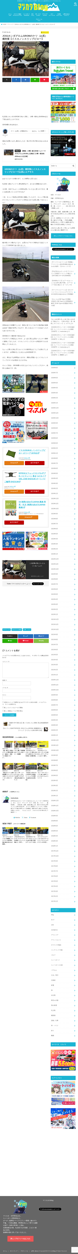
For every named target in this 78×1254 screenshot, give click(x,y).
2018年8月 (54, 821)
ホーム (10, 14)
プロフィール (39, 20)
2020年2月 (54, 730)
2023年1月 (54, 554)
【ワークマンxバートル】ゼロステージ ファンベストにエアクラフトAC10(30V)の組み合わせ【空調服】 (62, 292)
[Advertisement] (25, 97)
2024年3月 (54, 483)
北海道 (53, 980)
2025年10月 (55, 418)
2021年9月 (54, 634)
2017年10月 (55, 856)
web (52, 925)
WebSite (17, 817)
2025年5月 (54, 443)
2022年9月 (54, 574)
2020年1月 (54, 735)
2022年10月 (55, 569)
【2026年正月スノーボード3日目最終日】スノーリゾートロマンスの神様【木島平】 (62, 329)
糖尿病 (53, 1015)
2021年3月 (54, 664)
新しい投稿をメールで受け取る (13, 711)
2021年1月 (54, 675)
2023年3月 (54, 544)
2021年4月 (54, 659)
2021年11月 (54, 624)
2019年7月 (54, 765)
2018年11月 (54, 805)
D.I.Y (52, 14)
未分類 (53, 995)
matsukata (14, 798)
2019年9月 (54, 755)
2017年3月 (54, 891)
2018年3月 (54, 841)
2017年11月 (54, 851)
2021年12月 (55, 619)
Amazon (13, 463)
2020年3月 (54, 725)
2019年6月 (54, 770)
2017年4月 (54, 886)
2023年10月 (55, 508)
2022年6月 (54, 589)
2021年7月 (54, 644)
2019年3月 (54, 785)
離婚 (52, 1035)
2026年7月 (54, 372)
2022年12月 (55, 559)
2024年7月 (54, 463)
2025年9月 (54, 423)
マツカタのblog (48, 1200)
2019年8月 (54, 760)
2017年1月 (54, 901)
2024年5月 (54, 473)
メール (5, 687)
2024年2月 (54, 488)
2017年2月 (54, 896)
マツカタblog (51, 1251)
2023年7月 (54, 523)
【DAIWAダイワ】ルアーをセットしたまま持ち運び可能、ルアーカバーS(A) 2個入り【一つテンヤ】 (62, 283)
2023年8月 (54, 518)
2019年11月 (54, 745)
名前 (4, 680)
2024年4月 (54, 478)
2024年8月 (54, 458)
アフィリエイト (56, 940)
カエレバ (26, 458)
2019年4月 (54, 780)
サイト (4, 695)
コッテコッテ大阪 (57, 950)
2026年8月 (54, 367)
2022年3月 (54, 604)
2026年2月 (54, 398)
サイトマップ (13, 1251)
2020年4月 (54, 720)
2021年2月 (54, 669)
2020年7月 (54, 705)
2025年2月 (54, 448)
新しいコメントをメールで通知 (13, 707)
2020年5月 (54, 715)
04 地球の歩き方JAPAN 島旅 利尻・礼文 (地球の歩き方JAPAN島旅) (32, 504)
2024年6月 (54, 468)
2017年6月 (54, 876)
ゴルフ (53, 955)
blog (52, 914)
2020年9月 (54, 695)
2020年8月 (54, 700)
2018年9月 (54, 815)
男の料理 (54, 1005)
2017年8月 (54, 866)
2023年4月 (54, 539)
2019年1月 (54, 795)
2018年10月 (55, 810)
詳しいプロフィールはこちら (63, 236)
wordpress (54, 930)
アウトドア (44, 14)
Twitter (25, 817)
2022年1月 (54, 614)
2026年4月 (54, 387)
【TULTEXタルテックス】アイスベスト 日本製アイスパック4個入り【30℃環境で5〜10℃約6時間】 (62, 273)
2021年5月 (54, 654)
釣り (32, 14)
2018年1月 (54, 846)
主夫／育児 (54, 975)
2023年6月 (54, 528)
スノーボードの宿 (57, 965)
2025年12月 (55, 408)
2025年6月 (54, 438)
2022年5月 (54, 594)
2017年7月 (54, 871)
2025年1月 (54, 453)
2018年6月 (54, 826)
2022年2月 (54, 609)
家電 (52, 985)
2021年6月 (54, 649)
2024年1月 (54, 493)
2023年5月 (54, 534)
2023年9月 (54, 513)
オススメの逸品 (17, 14)
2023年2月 (54, 549)
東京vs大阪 (54, 1000)
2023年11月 (54, 503)
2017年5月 (54, 881)
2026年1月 (54, 403)
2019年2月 (54, 790)
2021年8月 (54, 639)
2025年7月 (54, 433)
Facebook (33, 817)
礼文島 (59, 14)
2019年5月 (54, 775)
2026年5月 (54, 383)
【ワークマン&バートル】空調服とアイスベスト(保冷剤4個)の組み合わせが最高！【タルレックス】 (62, 264)
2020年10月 (55, 690)
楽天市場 (34, 463)
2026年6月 (54, 377)
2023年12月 (55, 498)
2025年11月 (54, 413)
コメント (5, 661)
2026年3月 (54, 393)
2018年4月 (54, 836)
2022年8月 (54, 579)
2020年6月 (54, 710)
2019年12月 (55, 740)
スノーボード (26, 14)
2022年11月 (54, 564)
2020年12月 (55, 680)
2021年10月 (55, 629)
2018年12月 (55, 800)
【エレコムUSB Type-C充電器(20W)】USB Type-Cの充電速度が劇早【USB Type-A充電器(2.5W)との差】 (62, 302)
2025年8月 (54, 428)
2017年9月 (54, 861)
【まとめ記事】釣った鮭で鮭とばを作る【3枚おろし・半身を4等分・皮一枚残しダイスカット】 (63, 321)
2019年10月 (55, 750)
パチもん (54, 970)
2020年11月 (54, 685)
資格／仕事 (54, 1020)
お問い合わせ (66, 14)
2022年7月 (54, 584)
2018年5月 (54, 831)
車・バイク (38, 14)
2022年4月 (54, 599)
